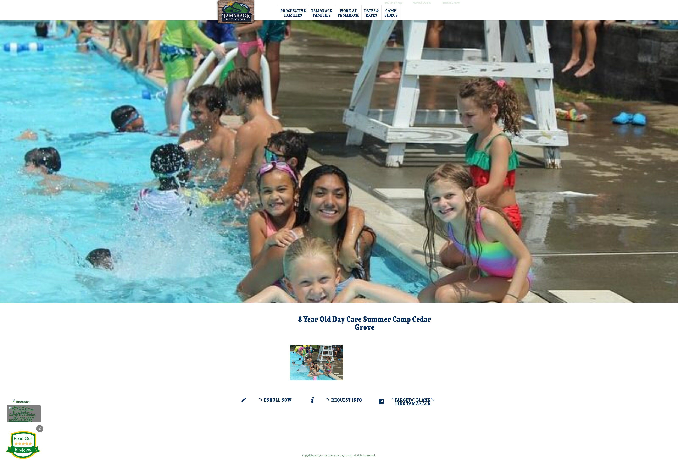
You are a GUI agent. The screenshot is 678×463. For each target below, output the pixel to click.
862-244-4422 (393, 3)
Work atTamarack (348, 13)
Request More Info (261, 315)
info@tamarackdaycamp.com (344, 430)
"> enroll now (275, 400)
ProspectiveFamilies (293, 13)
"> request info (344, 400)
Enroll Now (451, 3)
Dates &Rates (371, 13)
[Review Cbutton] (23, 445)
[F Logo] (339, 443)
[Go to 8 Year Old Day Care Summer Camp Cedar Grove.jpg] (316, 362)
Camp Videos (391, 13)
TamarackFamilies (321, 13)
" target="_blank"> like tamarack (413, 402)
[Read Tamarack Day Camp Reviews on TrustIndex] (24, 414)
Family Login (422, 3)
